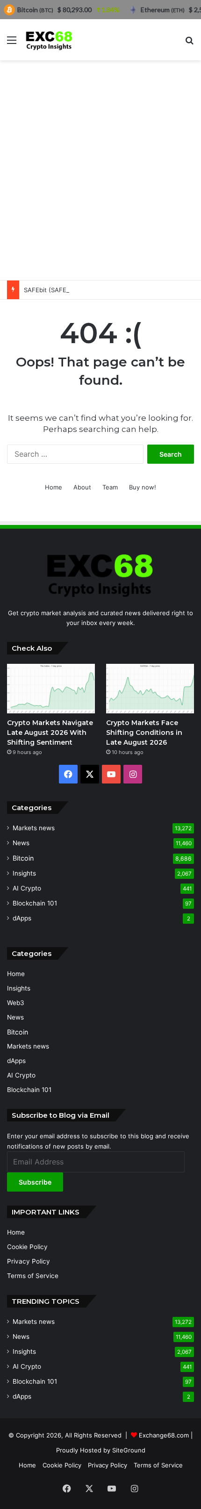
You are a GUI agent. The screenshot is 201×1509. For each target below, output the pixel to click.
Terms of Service (32, 1275)
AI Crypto (27, 888)
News (21, 843)
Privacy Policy (28, 1261)
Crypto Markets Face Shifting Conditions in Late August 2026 (144, 733)
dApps (22, 918)
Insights (24, 873)
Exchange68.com (164, 1435)
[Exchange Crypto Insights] (49, 40)
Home (53, 487)
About (82, 487)
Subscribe (35, 1182)
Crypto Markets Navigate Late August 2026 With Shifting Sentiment (50, 733)
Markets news (34, 828)
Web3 (15, 1002)
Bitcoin (23, 858)
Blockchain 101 (35, 903)
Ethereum (163, 10)
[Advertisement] (100, 170)
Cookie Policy (27, 1246)
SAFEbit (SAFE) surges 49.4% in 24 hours (85, 290)
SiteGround (128, 1450)
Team (110, 487)
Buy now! (142, 487)
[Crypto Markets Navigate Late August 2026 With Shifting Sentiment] (51, 688)
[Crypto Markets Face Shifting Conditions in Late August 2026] (150, 688)
